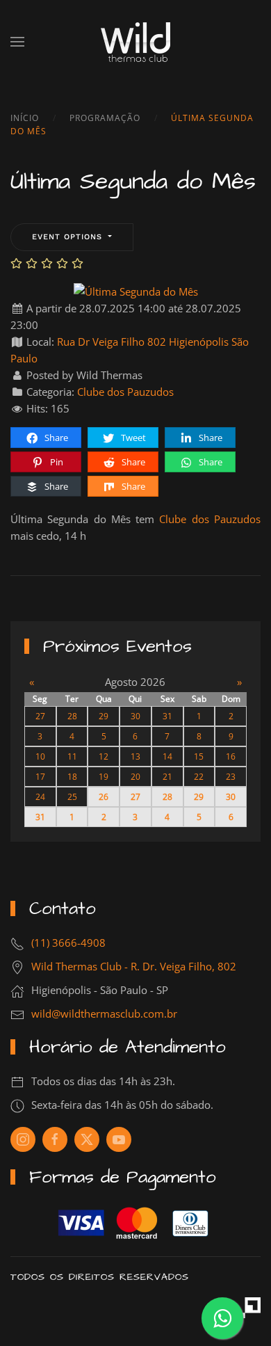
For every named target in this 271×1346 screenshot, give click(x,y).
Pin (55, 462)
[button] (17, 42)
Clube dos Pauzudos (125, 392)
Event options (69, 236)
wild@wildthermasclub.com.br (104, 1013)
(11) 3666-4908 (68, 943)
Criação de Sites (250, 1307)
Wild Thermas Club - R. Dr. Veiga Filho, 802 (133, 966)
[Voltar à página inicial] (135, 42)
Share (55, 437)
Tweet (132, 437)
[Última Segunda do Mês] (136, 290)
